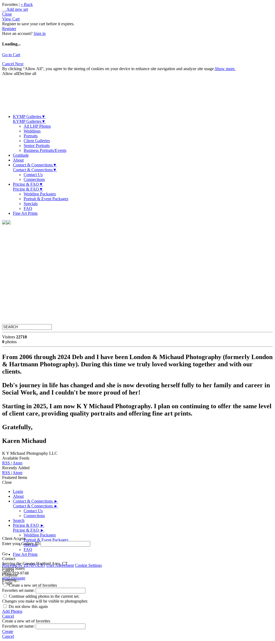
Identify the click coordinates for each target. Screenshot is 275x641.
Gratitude (21, 155)
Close (7, 14)
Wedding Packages (40, 194)
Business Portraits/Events (45, 150)
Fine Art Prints (25, 213)
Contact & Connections (35, 165)
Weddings (32, 131)
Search (18, 520)
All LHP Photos (37, 126)
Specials (31, 203)
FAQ (28, 208)
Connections (34, 179)
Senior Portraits (37, 145)
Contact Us (33, 174)
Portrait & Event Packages (46, 198)
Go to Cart (11, 54)
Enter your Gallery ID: (21, 543)
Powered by (23, 565)
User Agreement (60, 565)
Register (9, 28)
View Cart (11, 19)
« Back (27, 4)
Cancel (8, 64)
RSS (6, 463)
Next (19, 64)
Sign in (40, 33)
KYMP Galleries (29, 116)
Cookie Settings (88, 565)
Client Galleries (37, 140)
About (18, 160)
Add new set (15, 9)
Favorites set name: (19, 590)
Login (18, 491)
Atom (17, 463)
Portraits (31, 136)
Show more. (225, 68)
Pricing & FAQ (28, 184)
